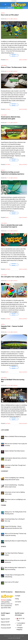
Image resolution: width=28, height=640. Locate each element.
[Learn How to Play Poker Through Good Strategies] (2, 466)
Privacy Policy (8, 636)
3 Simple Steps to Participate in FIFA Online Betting (14, 575)
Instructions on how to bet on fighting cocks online (15, 493)
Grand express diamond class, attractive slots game (16, 459)
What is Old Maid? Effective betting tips (15, 436)
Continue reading (14, 55)
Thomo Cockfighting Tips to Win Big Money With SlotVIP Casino (14, 478)
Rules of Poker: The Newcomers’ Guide (13, 67)
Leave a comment (23, 59)
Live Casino (4, 65)
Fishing (3, 505)
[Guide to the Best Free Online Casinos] (2, 451)
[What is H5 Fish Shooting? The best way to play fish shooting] (2, 534)
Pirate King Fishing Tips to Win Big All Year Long (14, 520)
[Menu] (5, 4)
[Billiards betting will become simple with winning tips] (2, 561)
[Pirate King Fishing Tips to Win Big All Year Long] (2, 520)
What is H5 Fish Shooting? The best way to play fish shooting (15, 534)
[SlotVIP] (18, 4)
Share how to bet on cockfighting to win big (15, 500)
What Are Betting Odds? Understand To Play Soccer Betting (15, 568)
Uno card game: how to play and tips (13, 277)
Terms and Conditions (18, 636)
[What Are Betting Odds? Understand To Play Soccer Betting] (2, 568)
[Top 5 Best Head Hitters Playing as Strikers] (2, 554)
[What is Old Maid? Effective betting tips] (2, 437)
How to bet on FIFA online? (10, 15)
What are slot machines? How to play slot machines (16, 444)
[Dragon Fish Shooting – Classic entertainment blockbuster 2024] (2, 527)
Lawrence (15, 18)
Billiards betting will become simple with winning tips (15, 561)
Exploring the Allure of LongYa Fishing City (16, 541)
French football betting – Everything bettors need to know (14, 486)
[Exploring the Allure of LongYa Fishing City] (2, 541)
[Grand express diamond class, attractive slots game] (2, 459)
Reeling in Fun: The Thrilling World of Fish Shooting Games (15, 512)
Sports (3, 13)
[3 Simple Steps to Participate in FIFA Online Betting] (2, 575)
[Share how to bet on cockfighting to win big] (2, 500)
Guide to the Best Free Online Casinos (15, 451)
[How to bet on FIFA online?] (2, 583)
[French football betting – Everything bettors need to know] (2, 485)
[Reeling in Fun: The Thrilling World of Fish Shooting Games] (2, 512)
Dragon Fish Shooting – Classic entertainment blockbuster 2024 (13, 527)
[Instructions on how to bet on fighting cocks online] (2, 493)
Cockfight (4, 471)
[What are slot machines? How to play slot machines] (2, 444)
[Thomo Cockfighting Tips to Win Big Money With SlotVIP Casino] (2, 478)
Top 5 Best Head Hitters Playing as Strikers (14, 554)
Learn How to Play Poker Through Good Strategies (15, 466)
